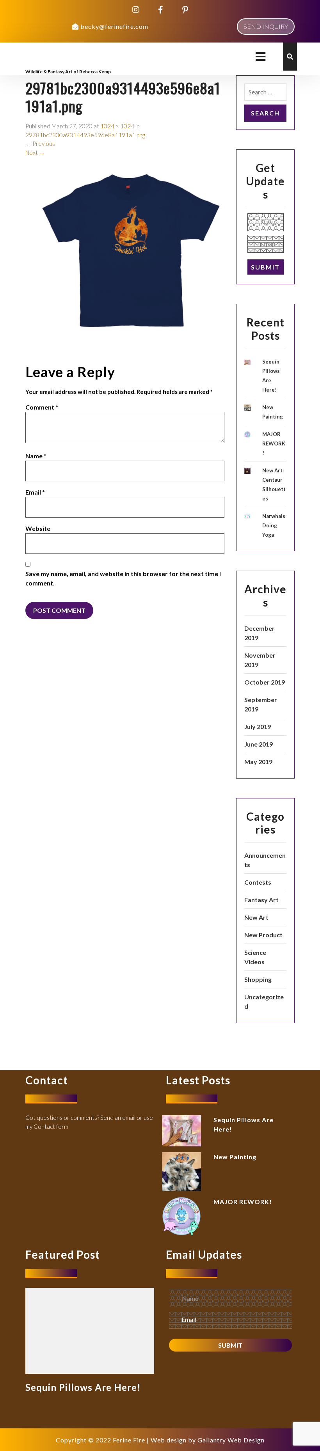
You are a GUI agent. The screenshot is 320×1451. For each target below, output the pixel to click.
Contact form (51, 1126)
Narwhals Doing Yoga (273, 525)
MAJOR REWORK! (273, 443)
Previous (40, 143)
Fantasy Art (261, 899)
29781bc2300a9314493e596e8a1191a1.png (85, 134)
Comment (41, 407)
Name (35, 455)
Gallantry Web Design (231, 1440)
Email (35, 492)
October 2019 (264, 682)
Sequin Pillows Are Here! (83, 1387)
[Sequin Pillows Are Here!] (89, 1330)
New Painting (234, 1156)
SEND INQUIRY (266, 26)
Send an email (117, 1117)
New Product (263, 934)
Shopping (258, 979)
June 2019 (258, 744)
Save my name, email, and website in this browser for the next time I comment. (123, 578)
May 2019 (258, 761)
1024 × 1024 (117, 125)
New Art (256, 917)
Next (35, 152)
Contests (257, 882)
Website (37, 528)
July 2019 (257, 726)
